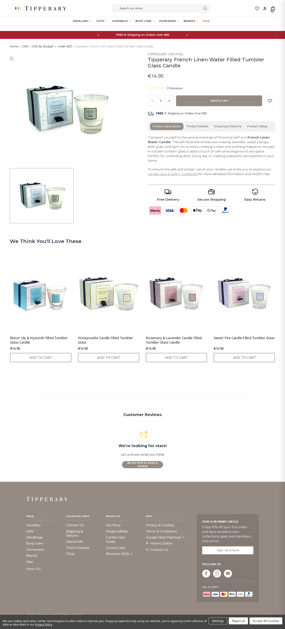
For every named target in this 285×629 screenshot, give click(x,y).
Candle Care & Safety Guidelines (173, 174)
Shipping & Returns (228, 126)
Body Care (144, 21)
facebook (206, 573)
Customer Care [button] (77, 516)
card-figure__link (41, 294)
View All (33, 569)
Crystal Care (115, 548)
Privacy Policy (43, 624)
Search (205, 8)
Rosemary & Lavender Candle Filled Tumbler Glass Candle (174, 340)
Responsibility (117, 531)
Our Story (113, 525)
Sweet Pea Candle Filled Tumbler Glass (244, 338)
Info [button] (149, 516)
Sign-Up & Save (228, 550)
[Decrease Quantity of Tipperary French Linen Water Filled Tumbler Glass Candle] (152, 101)
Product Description (166, 126)
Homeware (167, 21)
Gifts (100, 21)
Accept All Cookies (266, 621)
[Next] (187, 35)
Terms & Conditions (161, 531)
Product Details (197, 126)
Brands (189, 21)
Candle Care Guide (115, 539)
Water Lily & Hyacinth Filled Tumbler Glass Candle (39, 340)
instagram (217, 573)
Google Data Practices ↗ (165, 537)
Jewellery (81, 21)
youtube (228, 573)
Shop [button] (30, 516)
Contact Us (75, 525)
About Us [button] (113, 516)
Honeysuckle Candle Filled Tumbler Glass (105, 340)
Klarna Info (74, 541)
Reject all (238, 621)
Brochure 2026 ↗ (119, 554)
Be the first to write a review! (142, 464)
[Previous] (98, 35)
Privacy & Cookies (160, 525)
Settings (218, 621)
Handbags (120, 21)
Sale (206, 21)
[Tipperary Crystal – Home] (46, 499)
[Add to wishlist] (269, 100)
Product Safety (257, 126)
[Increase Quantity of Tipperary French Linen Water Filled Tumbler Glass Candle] (169, 101)
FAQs (70, 554)
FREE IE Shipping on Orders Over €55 (142, 35)
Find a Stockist (77, 548)
